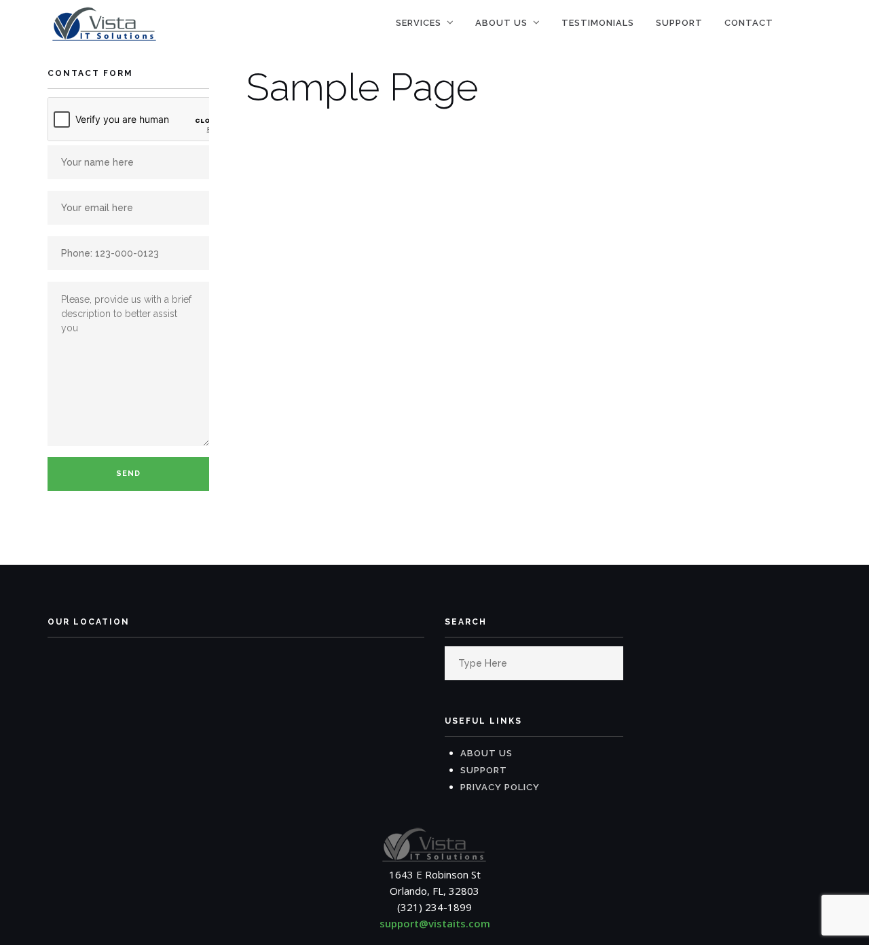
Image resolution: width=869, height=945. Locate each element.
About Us (501, 23)
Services (418, 23)
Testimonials (597, 23)
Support (679, 23)
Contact (748, 23)
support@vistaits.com (435, 923)
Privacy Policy (500, 787)
